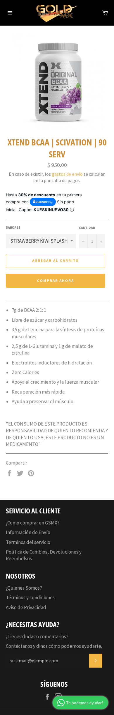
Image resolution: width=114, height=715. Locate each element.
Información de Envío (28, 532)
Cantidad (87, 228)
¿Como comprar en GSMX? (33, 523)
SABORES (13, 227)
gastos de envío (67, 174)
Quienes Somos (23, 588)
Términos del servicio (28, 542)
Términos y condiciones (30, 597)
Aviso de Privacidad (26, 607)
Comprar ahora (55, 280)
